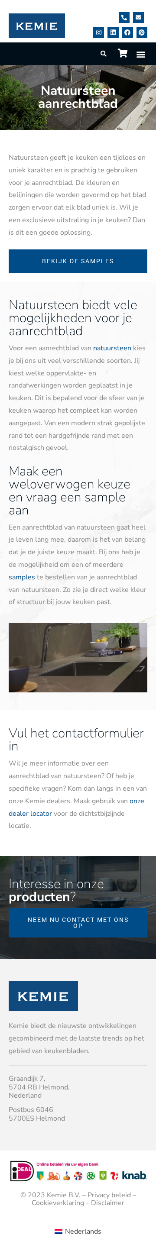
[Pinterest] (141, 32)
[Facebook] (127, 32)
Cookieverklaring (58, 1203)
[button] (140, 54)
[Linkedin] (112, 32)
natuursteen (112, 348)
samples (22, 577)
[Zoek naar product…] (104, 53)
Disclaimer (107, 1203)
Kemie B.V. (64, 1195)
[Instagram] (98, 32)
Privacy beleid (109, 1195)
